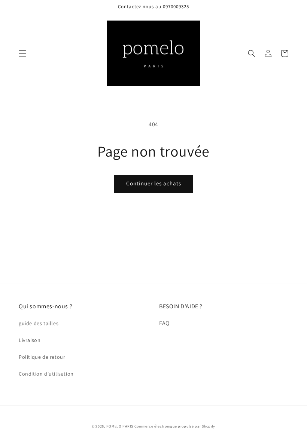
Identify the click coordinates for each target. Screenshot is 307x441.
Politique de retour (42, 357)
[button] (22, 53)
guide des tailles (38, 323)
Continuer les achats (153, 183)
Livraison (29, 340)
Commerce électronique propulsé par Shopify (174, 426)
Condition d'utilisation (46, 373)
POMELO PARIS (119, 426)
